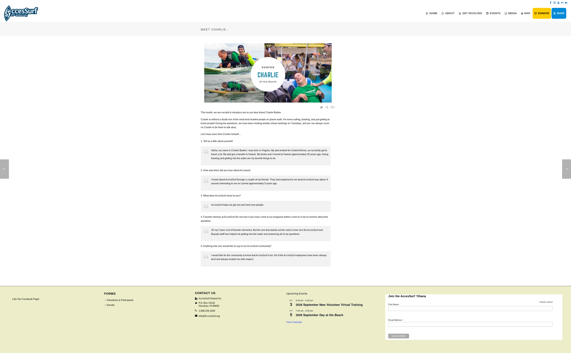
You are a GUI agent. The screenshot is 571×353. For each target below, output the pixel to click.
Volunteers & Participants (120, 300)
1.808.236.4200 (207, 311)
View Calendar (294, 322)
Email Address (395, 320)
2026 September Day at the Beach (319, 315)
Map (527, 13)
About (450, 13)
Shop (560, 13)
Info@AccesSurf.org (209, 316)
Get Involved (472, 13)
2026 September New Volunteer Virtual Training (329, 304)
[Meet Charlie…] (268, 73)
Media (512, 13)
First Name (393, 304)
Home (433, 13)
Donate (543, 13)
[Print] (321, 107)
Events (495, 13)
